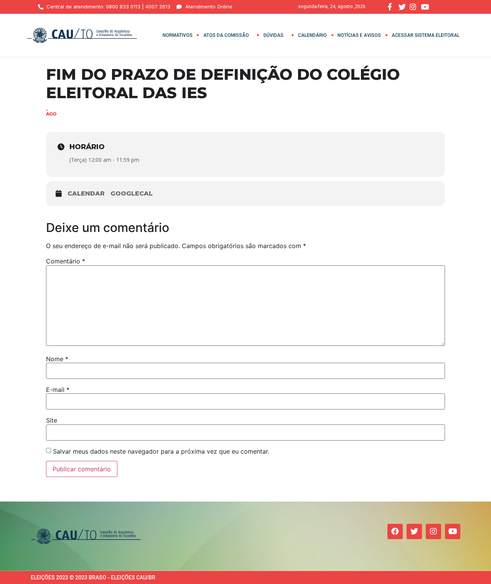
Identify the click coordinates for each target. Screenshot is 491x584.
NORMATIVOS (178, 35)
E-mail (57, 390)
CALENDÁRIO (312, 35)
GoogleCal (131, 193)
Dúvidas (273, 35)
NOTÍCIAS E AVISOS (359, 35)
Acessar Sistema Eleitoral (426, 35)
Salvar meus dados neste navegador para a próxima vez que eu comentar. (161, 451)
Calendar (86, 193)
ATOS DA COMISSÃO (226, 35)
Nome (57, 359)
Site (51, 420)
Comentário (65, 261)
